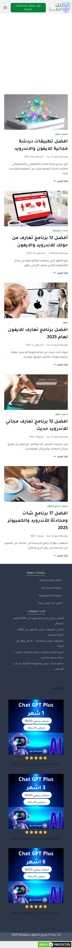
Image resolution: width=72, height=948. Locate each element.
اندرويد (65, 134)
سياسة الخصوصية (50, 595)
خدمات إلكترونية (60, 231)
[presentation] (36, 112)
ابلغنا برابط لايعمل (50, 580)
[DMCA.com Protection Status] (36, 944)
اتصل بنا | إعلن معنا (50, 603)
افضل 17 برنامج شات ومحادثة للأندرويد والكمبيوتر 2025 (38, 521)
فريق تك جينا (53, 157)
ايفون (57, 134)
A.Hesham (54, 253)
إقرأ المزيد (60, 181)
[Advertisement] (36, 51)
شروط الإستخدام (51, 588)
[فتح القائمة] (5, 8)
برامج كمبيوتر (53, 506)
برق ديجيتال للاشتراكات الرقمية (28, 8)
